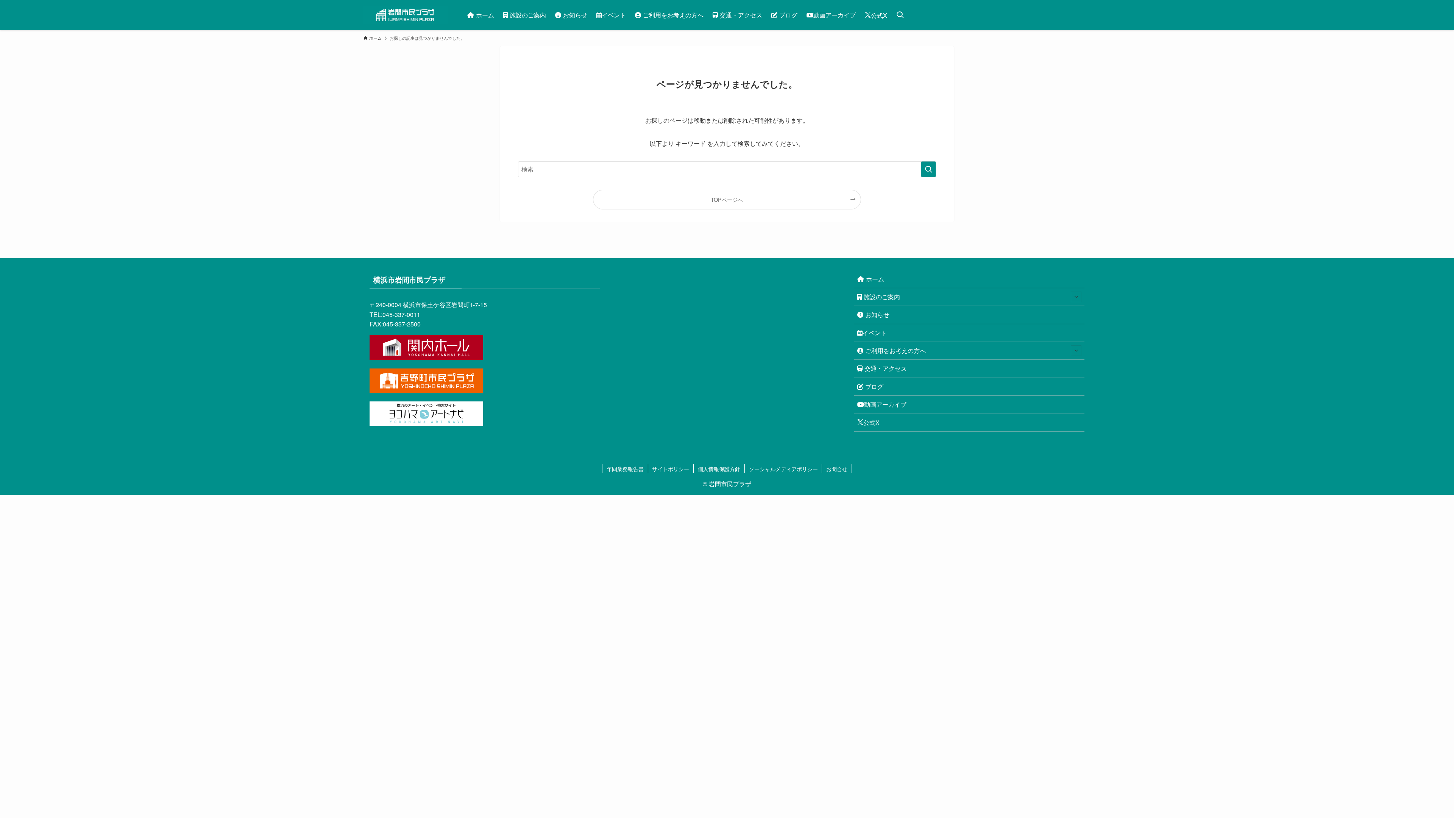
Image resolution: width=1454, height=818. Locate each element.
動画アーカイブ (885, 404)
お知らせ (877, 314)
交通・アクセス (885, 368)
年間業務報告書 (625, 469)
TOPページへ (727, 199)
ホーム (875, 279)
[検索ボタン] (900, 15)
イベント (875, 332)
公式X (871, 422)
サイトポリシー (670, 469)
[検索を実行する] (928, 169)
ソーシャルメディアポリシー (783, 469)
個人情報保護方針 (719, 469)
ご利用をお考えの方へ (895, 350)
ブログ (874, 386)
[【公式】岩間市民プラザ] (406, 15)
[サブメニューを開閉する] (1076, 297)
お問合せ (836, 469)
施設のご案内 (882, 296)
